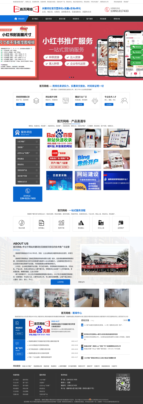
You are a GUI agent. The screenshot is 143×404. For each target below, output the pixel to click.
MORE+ (19, 333)
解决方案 (62, 19)
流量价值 (16, 394)
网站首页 (21, 19)
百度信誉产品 (22, 170)
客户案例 (89, 19)
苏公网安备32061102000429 (99, 400)
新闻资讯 (76, 19)
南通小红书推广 (27, 366)
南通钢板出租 (38, 366)
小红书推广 (21, 141)
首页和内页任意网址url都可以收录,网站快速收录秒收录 (101, 328)
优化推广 (138, 57)
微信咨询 (138, 47)
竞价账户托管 (22, 176)
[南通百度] (26, 12)
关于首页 (16, 379)
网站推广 (126, 2)
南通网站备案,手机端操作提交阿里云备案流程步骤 (44, 341)
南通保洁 (53, 366)
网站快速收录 (118, 2)
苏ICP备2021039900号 (82, 400)
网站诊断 (25, 388)
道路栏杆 (89, 366)
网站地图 (25, 394)
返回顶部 (138, 63)
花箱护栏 (97, 366)
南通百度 (46, 366)
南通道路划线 (106, 366)
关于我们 (35, 19)
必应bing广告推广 (24, 153)
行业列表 (16, 391)
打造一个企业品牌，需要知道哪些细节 (40, 357)
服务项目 (49, 19)
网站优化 (21, 164)
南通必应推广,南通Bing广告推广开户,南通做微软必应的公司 (102, 340)
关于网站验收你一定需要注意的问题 (39, 349)
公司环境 (60, 282)
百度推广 (21, 147)
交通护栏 (114, 366)
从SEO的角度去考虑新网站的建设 (39, 345)
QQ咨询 (20, 104)
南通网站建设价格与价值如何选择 (39, 353)
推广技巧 (25, 382)
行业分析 (16, 382)
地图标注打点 (22, 182)
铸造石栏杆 (81, 366)
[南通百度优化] (71, 51)
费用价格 (117, 19)
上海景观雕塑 (62, 366)
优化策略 (25, 391)
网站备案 (103, 19)
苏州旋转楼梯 (72, 366)
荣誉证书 (81, 282)
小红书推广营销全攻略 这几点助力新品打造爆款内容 (100, 352)
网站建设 (21, 159)
